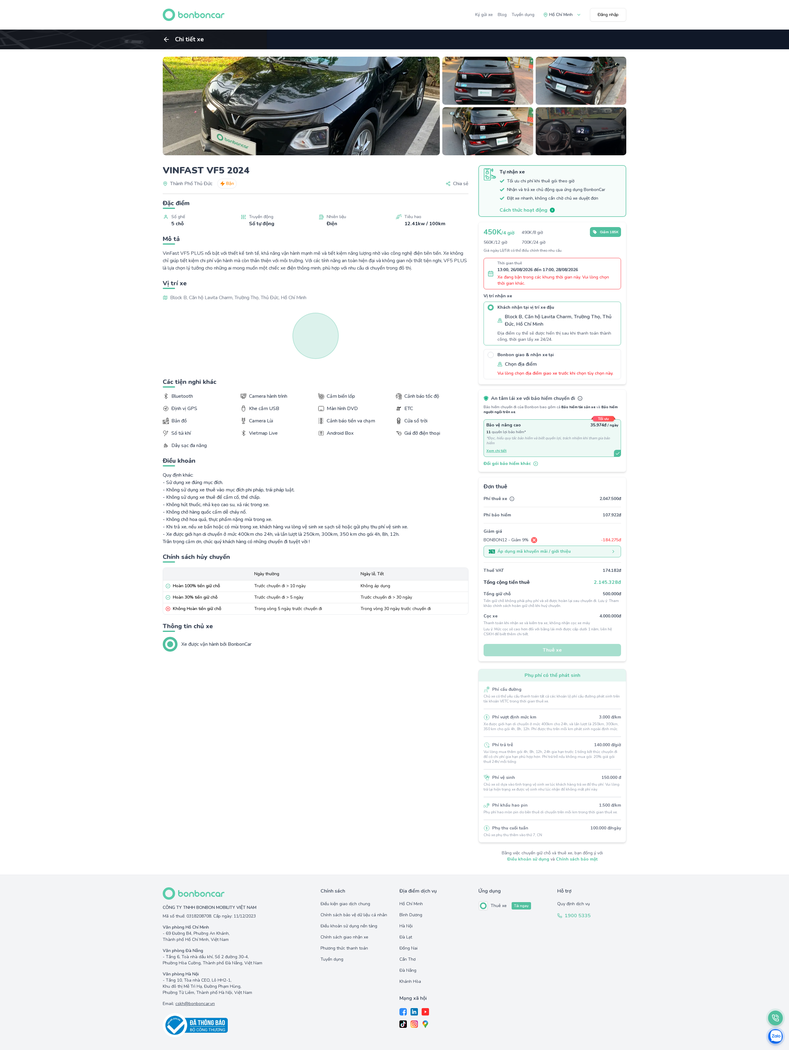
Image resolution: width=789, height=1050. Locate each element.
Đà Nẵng (407, 970)
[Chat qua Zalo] (775, 1036)
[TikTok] (403, 1024)
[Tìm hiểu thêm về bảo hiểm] (580, 398)
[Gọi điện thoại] (775, 1018)
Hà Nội (406, 926)
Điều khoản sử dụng (528, 859)
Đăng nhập (608, 15)
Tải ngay (521, 905)
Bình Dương (410, 915)
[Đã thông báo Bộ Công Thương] (237, 1025)
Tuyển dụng (523, 15)
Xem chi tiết (496, 450)
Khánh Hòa (410, 981)
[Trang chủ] (193, 15)
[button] (457, 183)
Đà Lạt (405, 937)
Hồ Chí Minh (411, 904)
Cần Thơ (407, 959)
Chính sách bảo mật (577, 859)
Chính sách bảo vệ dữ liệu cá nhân (354, 915)
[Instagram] (414, 1024)
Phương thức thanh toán (344, 948)
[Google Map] (425, 1024)
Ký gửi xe (484, 15)
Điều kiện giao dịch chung (345, 904)
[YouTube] (425, 1011)
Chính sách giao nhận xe (344, 937)
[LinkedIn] (414, 1011)
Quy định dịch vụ (573, 904)
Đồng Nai (408, 948)
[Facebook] (403, 1011)
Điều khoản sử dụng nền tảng (349, 926)
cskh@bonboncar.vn (195, 1004)
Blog (502, 15)
